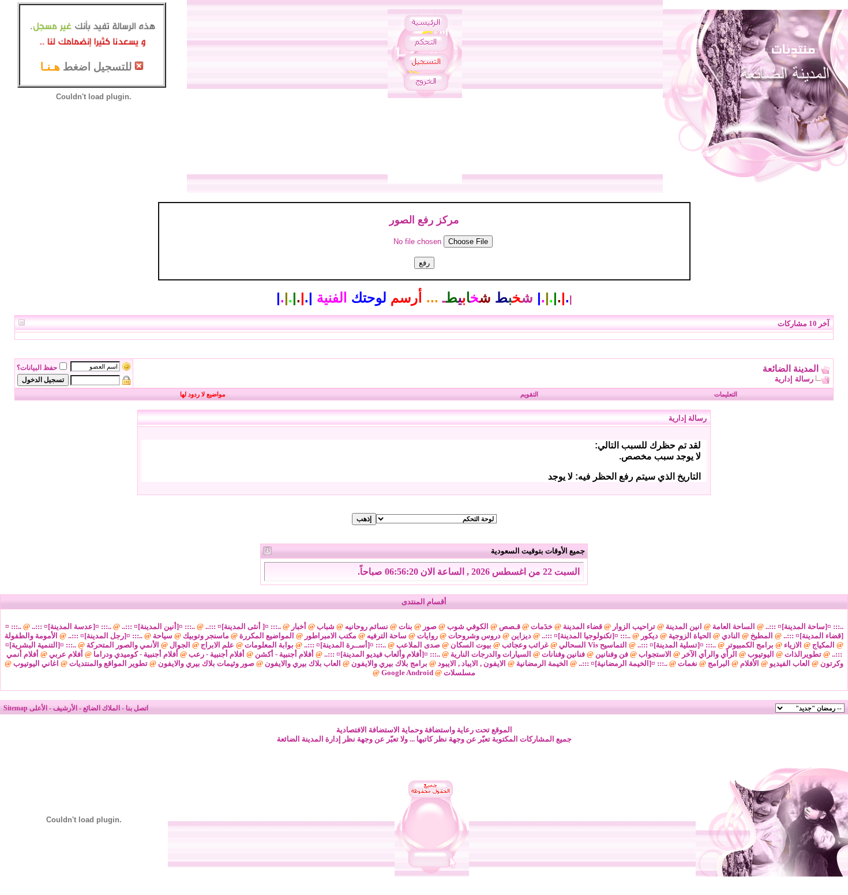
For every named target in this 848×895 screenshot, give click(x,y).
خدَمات (542, 626)
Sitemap (15, 708)
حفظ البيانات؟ (37, 368)
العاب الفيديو (790, 663)
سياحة (162, 635)
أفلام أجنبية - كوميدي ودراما (135, 654)
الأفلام (749, 663)
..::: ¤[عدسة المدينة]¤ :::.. (71, 626)
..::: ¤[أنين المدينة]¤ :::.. (158, 626)
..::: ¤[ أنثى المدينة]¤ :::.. (243, 626)
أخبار (298, 626)
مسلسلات (459, 672)
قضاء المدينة (582, 626)
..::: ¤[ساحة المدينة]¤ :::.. (804, 626)
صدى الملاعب (418, 645)
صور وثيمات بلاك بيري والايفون (206, 663)
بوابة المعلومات (269, 645)
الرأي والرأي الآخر (709, 654)
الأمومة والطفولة (31, 635)
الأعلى (38, 708)
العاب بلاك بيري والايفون (303, 663)
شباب (326, 626)
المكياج (823, 645)
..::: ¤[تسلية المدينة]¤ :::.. (676, 645)
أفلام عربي (66, 654)
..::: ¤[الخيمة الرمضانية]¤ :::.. (623, 663)
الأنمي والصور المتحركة (123, 645)
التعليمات (725, 394)
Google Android (407, 672)
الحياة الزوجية (690, 635)
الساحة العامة (733, 626)
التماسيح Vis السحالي (593, 645)
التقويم (529, 394)
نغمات (687, 663)
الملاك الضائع (101, 708)
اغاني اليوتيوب (36, 663)
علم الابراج (217, 645)
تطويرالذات (803, 654)
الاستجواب (655, 654)
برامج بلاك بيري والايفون (389, 663)
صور (430, 626)
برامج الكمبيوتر (750, 645)
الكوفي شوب (468, 626)
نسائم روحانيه (366, 626)
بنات (405, 626)
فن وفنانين (611, 654)
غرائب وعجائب (525, 645)
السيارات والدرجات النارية (491, 654)
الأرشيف (65, 708)
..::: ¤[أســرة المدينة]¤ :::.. (345, 645)
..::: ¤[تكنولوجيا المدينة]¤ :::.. (586, 635)
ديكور (649, 635)
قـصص (509, 626)
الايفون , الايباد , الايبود (472, 663)
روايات (427, 635)
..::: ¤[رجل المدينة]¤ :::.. (105, 635)
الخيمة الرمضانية (542, 663)
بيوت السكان (471, 645)
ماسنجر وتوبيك (206, 635)
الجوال (180, 645)
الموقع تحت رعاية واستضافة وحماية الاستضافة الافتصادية (424, 729)
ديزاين (521, 635)
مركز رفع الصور (424, 220)
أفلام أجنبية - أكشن (284, 654)
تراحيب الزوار (634, 626)
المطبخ (762, 635)
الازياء (793, 645)
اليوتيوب (761, 654)
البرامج (719, 663)
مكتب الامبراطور (331, 635)
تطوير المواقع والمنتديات (108, 663)
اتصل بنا (137, 708)
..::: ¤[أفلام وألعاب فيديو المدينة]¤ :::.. (382, 654)
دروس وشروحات (474, 635)
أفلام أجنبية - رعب (217, 654)
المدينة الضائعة (791, 368)
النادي (731, 635)
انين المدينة (684, 626)
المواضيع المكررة (266, 635)
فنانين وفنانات (563, 654)
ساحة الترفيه (387, 635)
